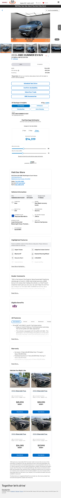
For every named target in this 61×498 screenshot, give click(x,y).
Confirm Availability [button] (30, 88)
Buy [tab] (21, 64)
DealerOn (13, 491)
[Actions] (48, 56)
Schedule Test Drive (30, 83)
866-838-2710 (19, 184)
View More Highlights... (18, 266)
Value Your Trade (30, 92)
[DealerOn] (6, 489)
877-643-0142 (20, 183)
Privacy (21, 491)
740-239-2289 (19, 181)
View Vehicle (20, 411)
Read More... (15, 293)
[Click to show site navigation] (58, 2)
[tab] (16, 322)
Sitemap (17, 491)
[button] (2, 10)
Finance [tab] (40, 64)
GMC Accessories (30, 96)
